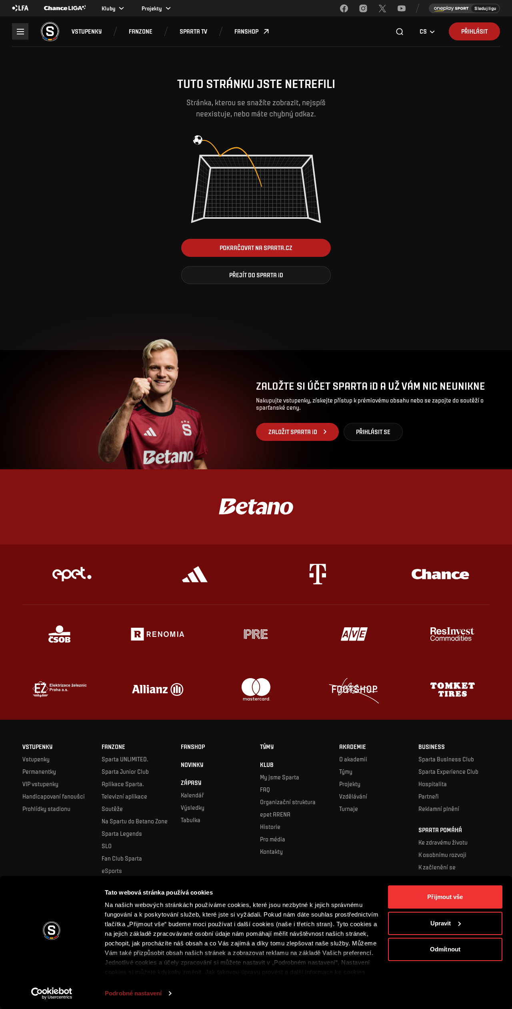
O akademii (353, 759)
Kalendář (192, 795)
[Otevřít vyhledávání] (400, 31)
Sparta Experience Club (448, 771)
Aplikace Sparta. (123, 783)
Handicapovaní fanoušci (53, 796)
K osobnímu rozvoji (442, 854)
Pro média (272, 839)
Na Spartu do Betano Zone (135, 821)
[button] (87, 31)
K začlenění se (437, 867)
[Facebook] (344, 8)
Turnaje (348, 808)
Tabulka (190, 819)
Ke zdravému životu (443, 842)
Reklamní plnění (438, 808)
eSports (112, 870)
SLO (107, 845)
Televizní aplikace (124, 796)
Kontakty (271, 851)
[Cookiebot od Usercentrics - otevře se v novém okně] (52, 993)
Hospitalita (432, 783)
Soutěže (112, 808)
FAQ (265, 789)
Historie (270, 826)
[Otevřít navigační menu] (20, 31)
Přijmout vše (445, 896)
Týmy (345, 771)
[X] (382, 8)
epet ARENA (275, 814)
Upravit (440, 923)
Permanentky (39, 771)
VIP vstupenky (40, 783)
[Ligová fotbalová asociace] (20, 8)
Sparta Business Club (446, 759)
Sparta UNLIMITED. (125, 759)
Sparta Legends (122, 833)
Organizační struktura (288, 801)
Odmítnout (445, 949)
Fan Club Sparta (122, 858)
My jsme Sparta (279, 777)
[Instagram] (363, 8)
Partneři (428, 796)
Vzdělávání (353, 796)
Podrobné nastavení (133, 993)
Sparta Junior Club (125, 771)
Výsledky (192, 807)
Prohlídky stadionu (46, 808)
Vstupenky (36, 759)
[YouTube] (401, 8)
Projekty (349, 783)
